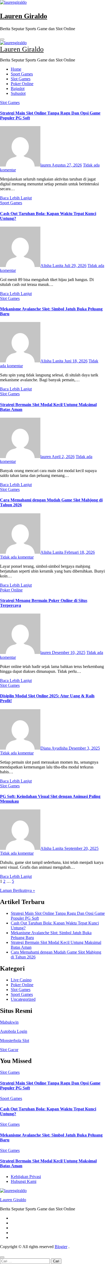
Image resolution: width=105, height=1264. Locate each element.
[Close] (2, 1257)
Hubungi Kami (23, 1181)
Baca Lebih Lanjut (16, 198)
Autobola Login (13, 1031)
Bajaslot (17, 88)
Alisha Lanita (52, 265)
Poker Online (22, 83)
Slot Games (20, 79)
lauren (46, 165)
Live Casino (21, 980)
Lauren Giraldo (23, 16)
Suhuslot (18, 93)
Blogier (61, 1246)
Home (16, 69)
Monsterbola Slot (14, 1040)
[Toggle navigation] (2, 39)
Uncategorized (23, 999)
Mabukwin (9, 1022)
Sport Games (22, 74)
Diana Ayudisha (54, 748)
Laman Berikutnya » (17, 890)
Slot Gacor (9, 1049)
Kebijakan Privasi (26, 1176)
